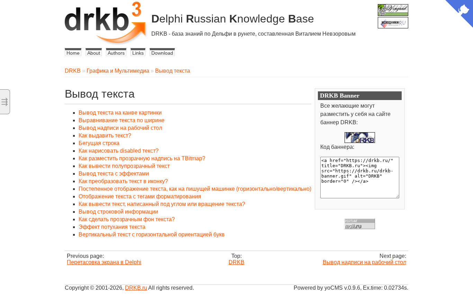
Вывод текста (172, 71)
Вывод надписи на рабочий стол (120, 128)
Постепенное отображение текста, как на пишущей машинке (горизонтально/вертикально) (195, 189)
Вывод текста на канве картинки (120, 113)
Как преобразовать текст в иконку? (123, 181)
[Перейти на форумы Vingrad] (393, 7)
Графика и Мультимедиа (118, 71)
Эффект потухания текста (112, 227)
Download (162, 53)
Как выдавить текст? (105, 135)
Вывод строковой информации (118, 212)
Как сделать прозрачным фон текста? (127, 219)
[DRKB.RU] (359, 137)
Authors (116, 53)
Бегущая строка (99, 143)
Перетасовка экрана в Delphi (104, 262)
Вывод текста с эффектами (114, 174)
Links (138, 53)
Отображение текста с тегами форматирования (140, 196)
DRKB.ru (136, 288)
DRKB (73, 71)
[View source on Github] (459, 14)
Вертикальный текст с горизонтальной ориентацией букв (152, 234)
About (93, 53)
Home (73, 53)
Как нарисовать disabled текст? (119, 151)
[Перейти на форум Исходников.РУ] (393, 20)
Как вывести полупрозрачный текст (124, 166)
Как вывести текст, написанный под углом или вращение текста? (162, 204)
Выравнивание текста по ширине (121, 120)
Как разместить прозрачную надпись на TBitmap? (142, 158)
